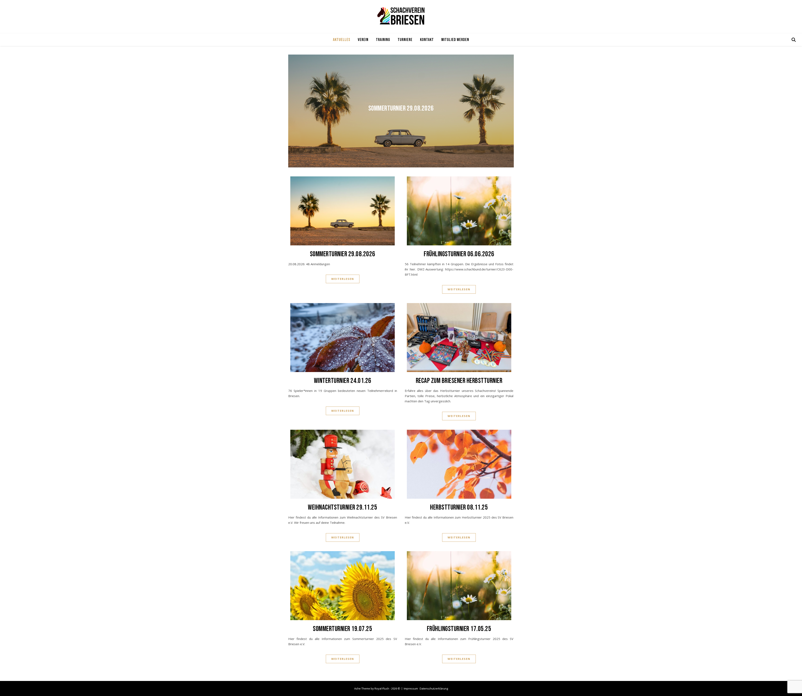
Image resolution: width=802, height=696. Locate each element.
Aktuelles (341, 39)
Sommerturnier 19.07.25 (342, 629)
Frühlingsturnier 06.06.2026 (459, 254)
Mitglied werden (455, 39)
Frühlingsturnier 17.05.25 (459, 629)
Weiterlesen (342, 279)
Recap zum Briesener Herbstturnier (459, 380)
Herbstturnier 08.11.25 (459, 507)
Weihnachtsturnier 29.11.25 (342, 507)
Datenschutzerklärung (434, 688)
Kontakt (427, 39)
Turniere (405, 39)
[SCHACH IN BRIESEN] (401, 15)
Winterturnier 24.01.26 (342, 380)
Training (383, 39)
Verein (363, 39)
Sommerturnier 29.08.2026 (401, 108)
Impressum (411, 688)
